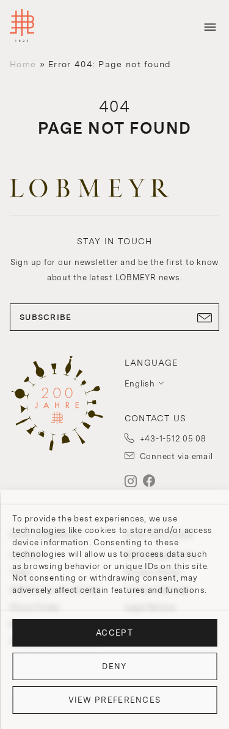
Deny (114, 666)
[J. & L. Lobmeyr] (22, 27)
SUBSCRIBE (46, 317)
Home (23, 64)
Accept (114, 632)
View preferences (114, 700)
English (140, 383)
